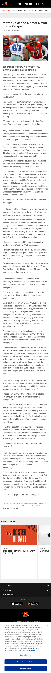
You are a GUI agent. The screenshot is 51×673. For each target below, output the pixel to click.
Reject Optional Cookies (25, 662)
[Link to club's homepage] (5, 3)
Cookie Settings (25, 655)
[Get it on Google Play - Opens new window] (33, 605)
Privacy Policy (31, 650)
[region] (25, 647)
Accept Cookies (25, 668)
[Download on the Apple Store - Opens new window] (17, 604)
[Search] (43, 3)
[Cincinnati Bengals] (25, 615)
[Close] (47, 625)
